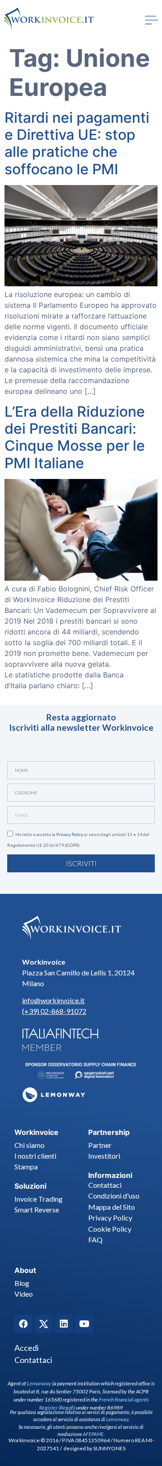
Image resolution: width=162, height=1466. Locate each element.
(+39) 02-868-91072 (54, 1011)
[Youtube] (84, 1324)
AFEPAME (93, 1434)
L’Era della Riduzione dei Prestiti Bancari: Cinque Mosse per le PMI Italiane (74, 437)
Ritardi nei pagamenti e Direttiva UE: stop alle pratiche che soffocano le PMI (76, 143)
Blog (21, 1283)
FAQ (95, 1239)
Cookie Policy (109, 1229)
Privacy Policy (69, 834)
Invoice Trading (38, 1198)
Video (23, 1293)
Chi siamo (29, 1145)
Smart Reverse (36, 1209)
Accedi (26, 1348)
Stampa (26, 1166)
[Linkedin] (64, 1324)
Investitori (104, 1155)
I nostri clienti (35, 1155)
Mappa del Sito (111, 1207)
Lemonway (39, 1383)
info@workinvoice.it (53, 1000)
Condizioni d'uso (114, 1195)
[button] (151, 20)
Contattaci (105, 1185)
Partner (100, 1145)
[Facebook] (23, 1324)
